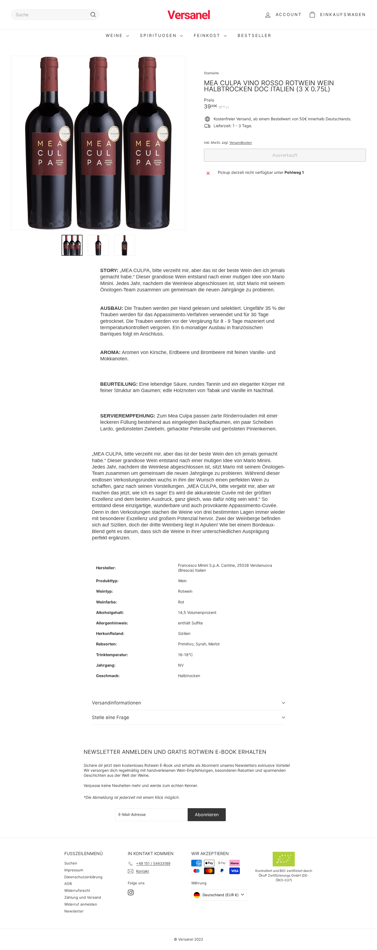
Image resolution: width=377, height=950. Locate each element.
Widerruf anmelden (80, 904)
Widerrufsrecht (77, 890)
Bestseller (255, 35)
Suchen (70, 863)
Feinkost (208, 35)
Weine (115, 35)
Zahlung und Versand (82, 897)
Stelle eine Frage (110, 717)
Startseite (212, 73)
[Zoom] (98, 143)
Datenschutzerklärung (83, 877)
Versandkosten (240, 142)
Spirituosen (159, 35)
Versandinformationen (116, 703)
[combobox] (55, 14)
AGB (68, 883)
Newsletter (74, 911)
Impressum (73, 870)
